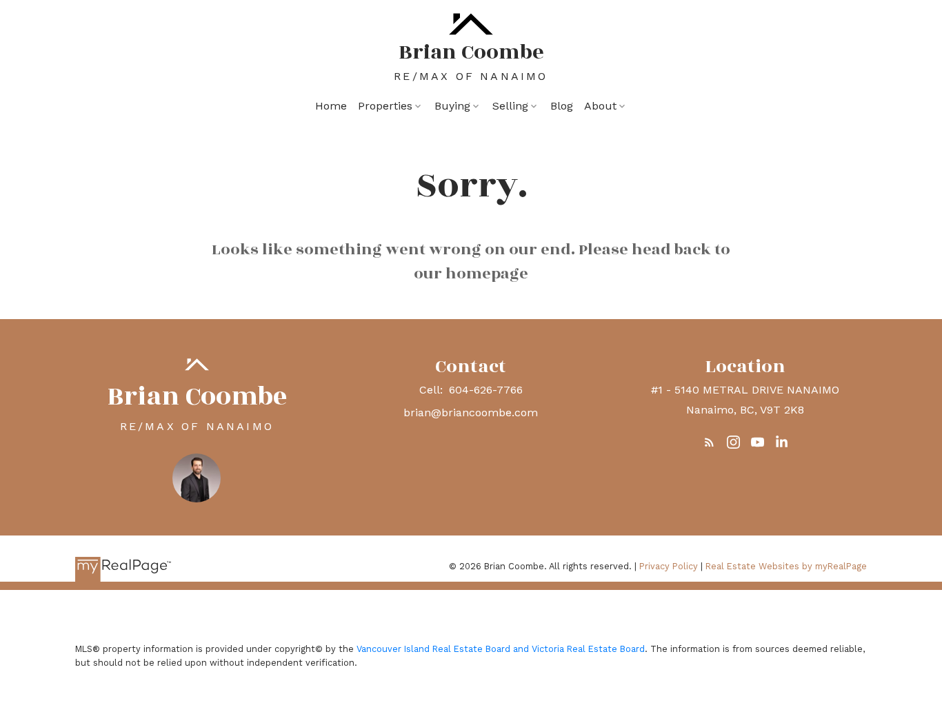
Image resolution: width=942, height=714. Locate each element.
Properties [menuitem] (385, 105)
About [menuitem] (600, 105)
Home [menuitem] (331, 105)
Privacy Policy (668, 566)
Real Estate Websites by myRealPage (786, 566)
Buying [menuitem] (452, 105)
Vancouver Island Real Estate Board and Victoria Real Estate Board (501, 649)
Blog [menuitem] (561, 105)
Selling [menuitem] (510, 105)
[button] (709, 442)
